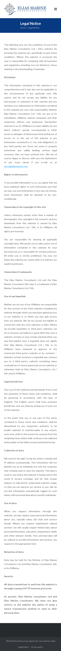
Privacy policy (37, 647)
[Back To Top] (53, 643)
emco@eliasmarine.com (16, 166)
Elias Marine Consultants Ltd (25, 641)
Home (23, 27)
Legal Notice (23, 647)
